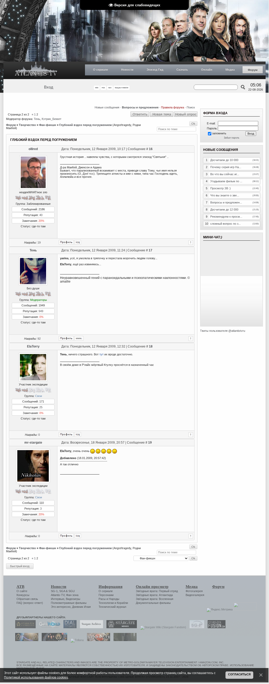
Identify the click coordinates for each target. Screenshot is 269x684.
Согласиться (239, 674)
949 (41, 311)
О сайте (22, 591)
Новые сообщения (107, 107)
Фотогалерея (194, 591)
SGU (71, 591)
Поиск (191, 107)
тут (101, 354)
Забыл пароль (231, 137)
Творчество (27, 124)
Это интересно (61, 606)
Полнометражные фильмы (69, 602)
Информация (110, 586)
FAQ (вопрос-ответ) (30, 602)
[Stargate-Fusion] (215, 627)
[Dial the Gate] (69, 627)
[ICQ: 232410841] (77, 242)
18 (151, 346)
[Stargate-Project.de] (195, 627)
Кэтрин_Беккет (51, 118)
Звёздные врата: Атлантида (154, 595)
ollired (33, 149)
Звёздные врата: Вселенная (154, 598)
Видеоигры (73, 598)
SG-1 (54, 591)
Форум (252, 69)
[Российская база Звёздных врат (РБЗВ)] (53, 640)
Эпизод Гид (155, 69)
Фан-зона (72, 595)
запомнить (219, 133)
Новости (127, 69)
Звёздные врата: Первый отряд (157, 591)
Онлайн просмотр (152, 586)
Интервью (57, 598)
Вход (48, 87)
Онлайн (206, 69)
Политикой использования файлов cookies (36, 677)
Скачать (182, 69)
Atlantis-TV (57, 595)
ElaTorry (33, 346)
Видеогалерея (195, 595)
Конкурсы (23, 595)
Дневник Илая (81, 606)
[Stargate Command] (24, 627)
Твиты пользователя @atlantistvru (222, 330)
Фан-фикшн (47, 124)
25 (40, 407)
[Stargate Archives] (90, 627)
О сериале (100, 69)
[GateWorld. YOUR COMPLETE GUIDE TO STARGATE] (48, 627)
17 (150, 250)
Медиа (230, 69)
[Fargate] (97, 640)
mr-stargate (33, 442)
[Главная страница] (36, 70)
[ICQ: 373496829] (77, 434)
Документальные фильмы (153, 602)
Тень (37, 118)
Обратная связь (27, 598)
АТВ (20, 586)
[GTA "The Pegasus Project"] (124, 640)
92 (39, 338)
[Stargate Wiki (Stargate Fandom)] (162, 627)
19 (39, 242)
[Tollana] (76, 640)
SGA (62, 591)
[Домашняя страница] (78, 338)
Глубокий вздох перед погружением (85, 124)
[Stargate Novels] (120, 627)
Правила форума (172, 107)
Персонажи (106, 595)
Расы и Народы (109, 598)
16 (151, 149)
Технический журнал (112, 606)
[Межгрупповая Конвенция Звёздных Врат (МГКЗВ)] (25, 640)
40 (40, 215)
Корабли (122, 602)
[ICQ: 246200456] (77, 535)
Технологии (106, 602)
